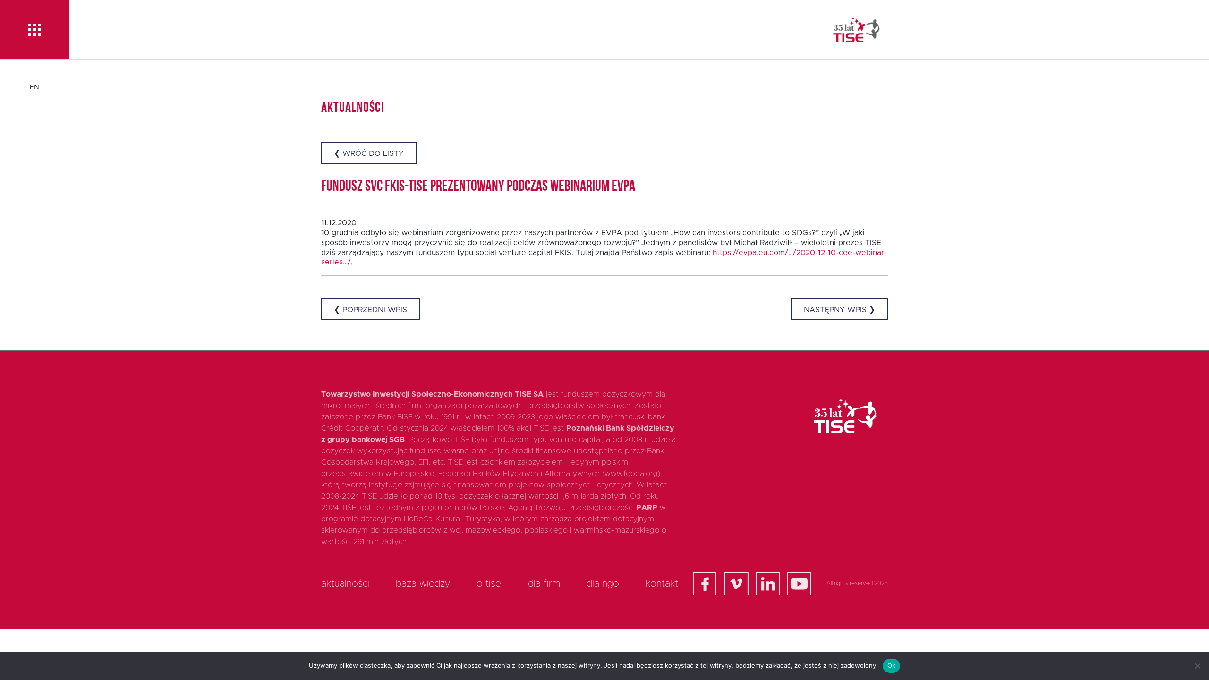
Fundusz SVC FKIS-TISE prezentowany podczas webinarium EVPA (478, 187)
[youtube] (799, 583)
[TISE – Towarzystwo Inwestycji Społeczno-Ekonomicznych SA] (856, 30)
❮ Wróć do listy (369, 153)
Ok (891, 665)
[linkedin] (768, 583)
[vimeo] (736, 583)
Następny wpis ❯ (839, 310)
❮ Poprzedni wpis (370, 310)
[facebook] (704, 583)
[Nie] (1197, 666)
